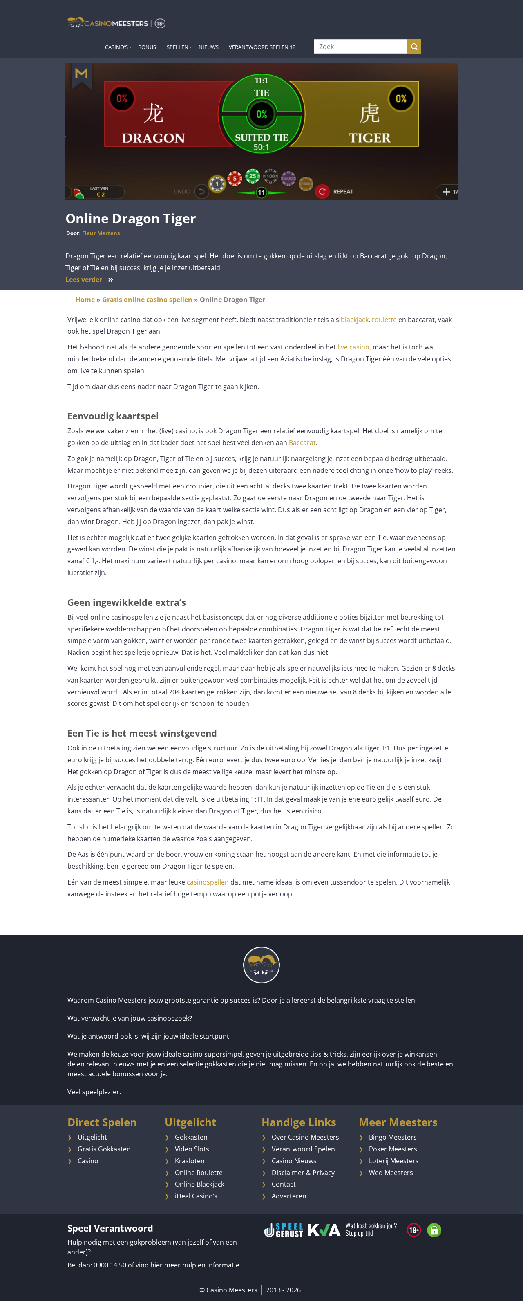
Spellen (177, 47)
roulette (384, 319)
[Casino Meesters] (116, 22)
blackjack (355, 319)
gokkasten (220, 1063)
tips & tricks (328, 1054)
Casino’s (116, 47)
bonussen (127, 1073)
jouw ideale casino (174, 1054)
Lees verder (89, 279)
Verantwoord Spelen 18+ (263, 47)
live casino (353, 347)
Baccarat (302, 442)
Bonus (147, 47)
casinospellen (208, 882)
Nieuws (209, 47)
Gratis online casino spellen (147, 299)
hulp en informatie (210, 1265)
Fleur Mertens (101, 233)
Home (85, 299)
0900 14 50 (110, 1265)
